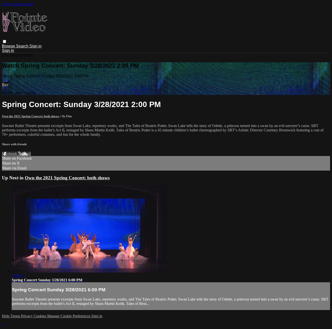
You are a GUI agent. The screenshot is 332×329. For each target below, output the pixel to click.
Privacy (27, 316)
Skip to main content (18, 4)
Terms (15, 316)
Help (6, 316)
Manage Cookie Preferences (69, 316)
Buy (5, 84)
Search (22, 46)
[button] (4, 41)
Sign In (8, 50)
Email (26, 154)
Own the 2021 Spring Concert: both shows (31, 116)
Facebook (10, 154)
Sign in (35, 46)
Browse (9, 46)
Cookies (40, 316)
